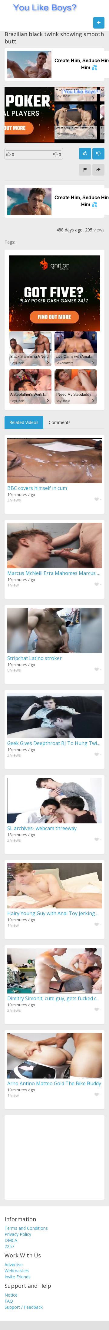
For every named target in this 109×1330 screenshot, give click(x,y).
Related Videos (23, 422)
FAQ (9, 1301)
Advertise (14, 1264)
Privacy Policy (18, 1234)
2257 (9, 1246)
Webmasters (17, 1271)
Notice (11, 1295)
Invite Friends (18, 1277)
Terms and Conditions (26, 1228)
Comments (60, 422)
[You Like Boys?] (43, 7)
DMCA (11, 1240)
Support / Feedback (24, 1307)
